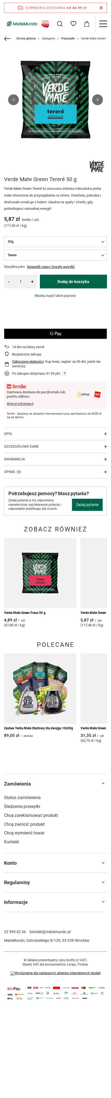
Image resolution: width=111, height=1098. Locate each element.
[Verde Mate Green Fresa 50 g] (40, 573)
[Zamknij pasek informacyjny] (101, 8)
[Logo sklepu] (27, 24)
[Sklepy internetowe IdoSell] (55, 973)
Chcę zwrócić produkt (24, 824)
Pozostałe (68, 38)
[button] (13, 99)
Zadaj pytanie (87, 505)
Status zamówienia (22, 797)
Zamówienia (17, 784)
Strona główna (26, 38)
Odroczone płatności (28, 362)
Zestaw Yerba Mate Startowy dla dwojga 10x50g (38, 728)
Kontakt (11, 841)
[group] (55, 99)
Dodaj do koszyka (73, 281)
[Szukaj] (60, 24)
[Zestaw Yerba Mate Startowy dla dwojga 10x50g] (40, 688)
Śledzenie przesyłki (22, 806)
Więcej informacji (20, 404)
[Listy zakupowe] (73, 24)
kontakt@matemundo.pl (50, 932)
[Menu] (103, 24)
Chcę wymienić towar (24, 833)
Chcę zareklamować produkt (31, 815)
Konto (10, 863)
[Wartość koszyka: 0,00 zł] (86, 24)
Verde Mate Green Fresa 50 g (25, 613)
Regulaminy (17, 882)
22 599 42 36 (15, 932)
